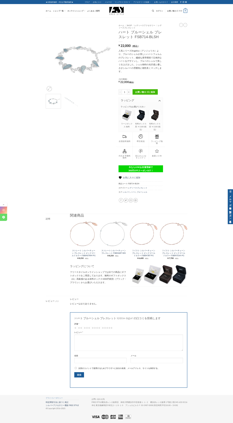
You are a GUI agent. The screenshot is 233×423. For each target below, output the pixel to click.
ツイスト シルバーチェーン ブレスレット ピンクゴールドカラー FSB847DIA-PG (173, 253)
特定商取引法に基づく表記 (57, 402)
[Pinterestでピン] (135, 200)
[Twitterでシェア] (126, 200)
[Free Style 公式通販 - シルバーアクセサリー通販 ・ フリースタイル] (116, 11)
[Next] (109, 57)
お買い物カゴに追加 (145, 92)
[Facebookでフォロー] (181, 2)
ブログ (87, 2)
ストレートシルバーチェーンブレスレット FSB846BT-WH (113, 251)
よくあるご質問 (93, 11)
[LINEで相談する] (3, 217)
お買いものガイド (161, 2)
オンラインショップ (75, 11)
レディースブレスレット (137, 188)
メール (133, 355)
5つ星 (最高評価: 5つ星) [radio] (107, 328)
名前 (76, 355)
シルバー (126, 192)
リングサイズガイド (122, 2)
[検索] (153, 10)
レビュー (78, 332)
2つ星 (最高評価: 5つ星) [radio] (79, 328)
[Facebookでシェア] (121, 200)
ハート (133, 192)
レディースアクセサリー (144, 25)
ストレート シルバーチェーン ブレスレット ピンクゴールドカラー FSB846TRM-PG (83, 253)
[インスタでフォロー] (183, 2)
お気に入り (97, 2)
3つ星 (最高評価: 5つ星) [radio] (86, 328)
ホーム (48, 11)
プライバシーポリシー (54, 398)
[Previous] (50, 57)
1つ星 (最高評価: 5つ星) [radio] (75, 328)
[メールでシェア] (131, 200)
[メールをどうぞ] (186, 2)
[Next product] (181, 25)
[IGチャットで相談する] (3, 210)
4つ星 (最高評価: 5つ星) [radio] (95, 328)
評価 (76, 324)
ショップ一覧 (58, 11)
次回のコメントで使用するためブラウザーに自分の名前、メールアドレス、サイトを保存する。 (119, 368)
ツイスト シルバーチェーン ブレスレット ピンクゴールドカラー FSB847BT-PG (143, 253)
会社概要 (174, 2)
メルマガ (108, 2)
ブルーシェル (142, 192)
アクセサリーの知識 (141, 2)
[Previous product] (185, 25)
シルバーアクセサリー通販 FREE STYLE (62, 405)
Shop (129, 25)
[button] (177, 11)
